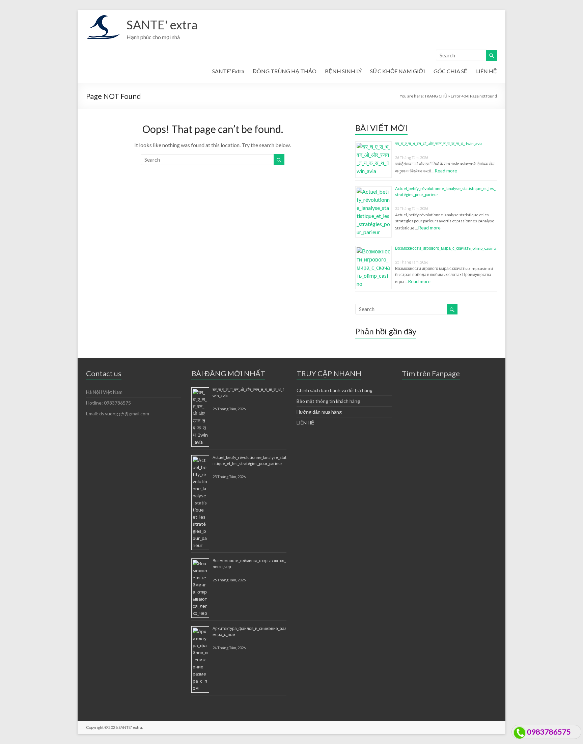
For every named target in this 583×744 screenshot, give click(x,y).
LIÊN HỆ (486, 71)
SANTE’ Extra (228, 71)
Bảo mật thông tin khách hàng (328, 401)
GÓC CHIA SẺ (451, 71)
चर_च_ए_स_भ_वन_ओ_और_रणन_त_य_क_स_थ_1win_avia (438, 143)
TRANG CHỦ (435, 96)
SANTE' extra (162, 24)
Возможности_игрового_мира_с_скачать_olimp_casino (445, 248)
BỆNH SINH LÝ (343, 71)
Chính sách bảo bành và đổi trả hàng (334, 390)
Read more (446, 170)
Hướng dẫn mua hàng (319, 412)
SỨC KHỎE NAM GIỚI (397, 71)
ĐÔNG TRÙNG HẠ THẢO (284, 71)
